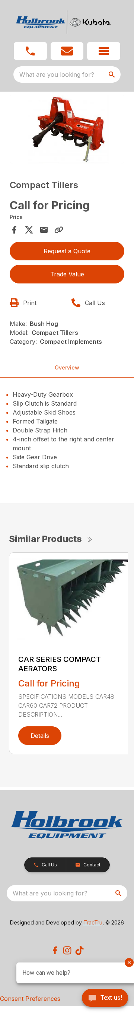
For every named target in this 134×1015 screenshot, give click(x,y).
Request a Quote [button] (67, 251)
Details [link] (40, 735)
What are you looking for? (56, 74)
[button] (30, 51)
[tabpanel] (67, 130)
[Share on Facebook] (14, 229)
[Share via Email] (43, 229)
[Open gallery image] (67, 129)
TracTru (92, 922)
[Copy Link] (58, 229)
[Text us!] (105, 998)
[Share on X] (29, 229)
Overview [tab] (67, 367)
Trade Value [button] (67, 274)
